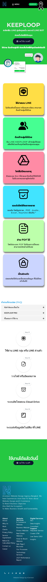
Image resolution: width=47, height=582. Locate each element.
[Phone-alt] (5, 573)
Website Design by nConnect (23, 577)
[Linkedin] (23, 573)
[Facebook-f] (8, 573)
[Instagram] (12, 573)
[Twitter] (16, 573)
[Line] (20, 573)
